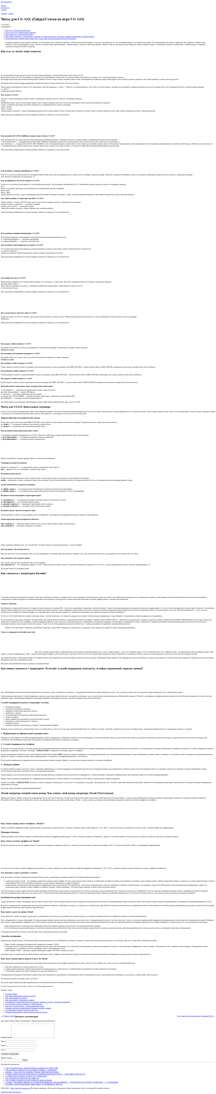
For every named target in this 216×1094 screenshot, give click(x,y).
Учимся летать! (11, 994)
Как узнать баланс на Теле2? (16, 998)
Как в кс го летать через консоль (17, 30)
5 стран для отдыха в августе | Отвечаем (26, 1076)
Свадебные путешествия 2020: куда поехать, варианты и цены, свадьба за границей (37, 1002)
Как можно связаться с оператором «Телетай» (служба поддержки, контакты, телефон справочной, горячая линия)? (49, 37)
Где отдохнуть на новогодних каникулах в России (31, 1068)
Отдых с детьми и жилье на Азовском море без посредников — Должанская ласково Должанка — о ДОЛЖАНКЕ (61, 1082)
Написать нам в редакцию (11, 1092)
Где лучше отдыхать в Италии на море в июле (28, 1080)
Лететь (3, 6)
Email (3, 1045)
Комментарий (6, 1037)
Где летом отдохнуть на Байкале (22, 1078)
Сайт (3, 1050)
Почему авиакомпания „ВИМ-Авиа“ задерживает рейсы (33, 1084)
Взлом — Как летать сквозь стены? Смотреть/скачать (32, 1072)
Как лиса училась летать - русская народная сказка (24, 1006)
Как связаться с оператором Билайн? (19, 35)
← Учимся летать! (8, 1016)
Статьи (3, 10)
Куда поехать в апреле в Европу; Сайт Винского (24, 1004)
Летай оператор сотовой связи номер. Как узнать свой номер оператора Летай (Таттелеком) (40, 39)
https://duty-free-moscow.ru (20, 1088)
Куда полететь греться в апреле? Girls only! (21, 1010)
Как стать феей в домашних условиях (19, 1000)
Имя (3, 1041)
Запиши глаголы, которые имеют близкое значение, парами (28, 1008)
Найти (25, 1060)
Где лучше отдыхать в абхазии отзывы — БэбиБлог (31, 1070)
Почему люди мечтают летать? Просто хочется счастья (26, 1012)
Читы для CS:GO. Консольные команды (20, 32)
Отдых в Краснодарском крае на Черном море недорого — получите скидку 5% (45, 1074)
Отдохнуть (5, 8)
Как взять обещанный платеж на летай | (20, 996)
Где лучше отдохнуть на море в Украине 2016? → (196, 1016)
